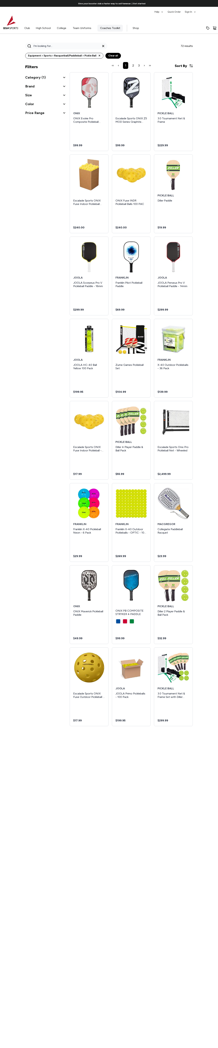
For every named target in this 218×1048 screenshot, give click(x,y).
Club (27, 28)
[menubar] (175, 10)
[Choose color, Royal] (118, 621)
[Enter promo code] (207, 28)
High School (43, 28)
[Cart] (214, 28)
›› (150, 65)
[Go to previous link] (24, 3)
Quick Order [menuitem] (174, 11)
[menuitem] (159, 10)
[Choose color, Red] (125, 621)
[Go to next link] (194, 3)
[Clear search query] (103, 46)
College (61, 28)
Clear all (113, 55)
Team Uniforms (82, 28)
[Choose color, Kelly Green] (132, 621)
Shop (136, 28)
